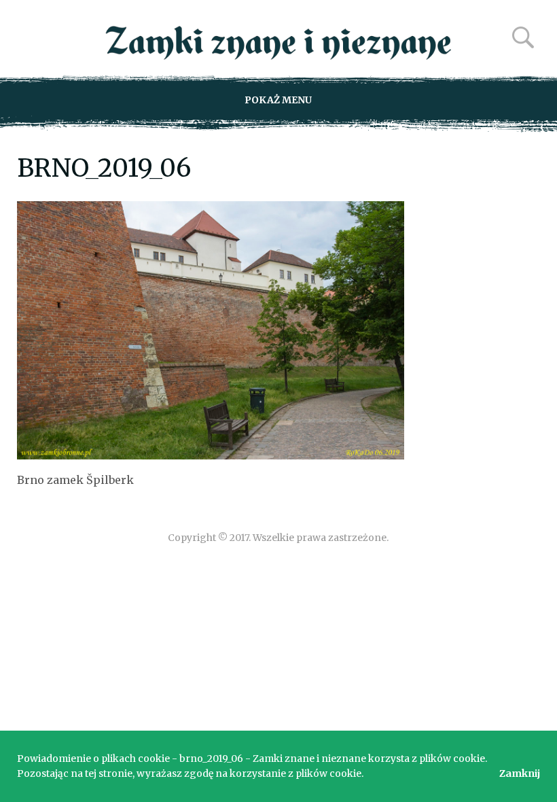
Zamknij (519, 773)
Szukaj (523, 37)
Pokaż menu (278, 100)
